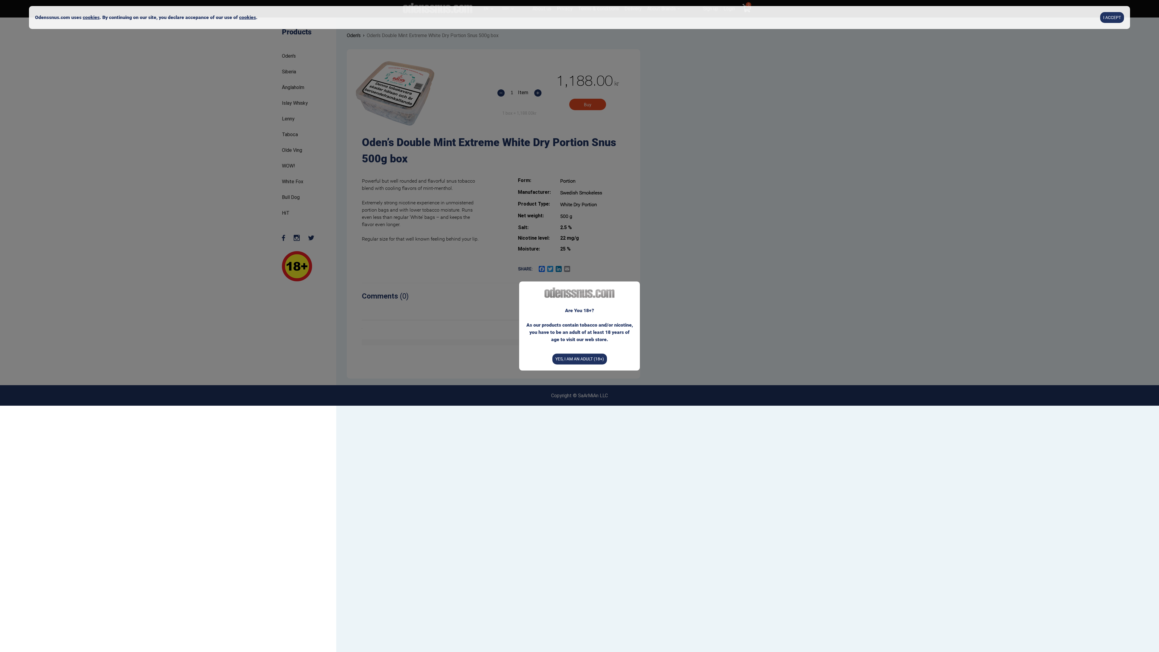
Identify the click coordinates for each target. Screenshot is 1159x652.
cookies (91, 17)
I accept (1112, 17)
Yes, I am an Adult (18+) (579, 359)
